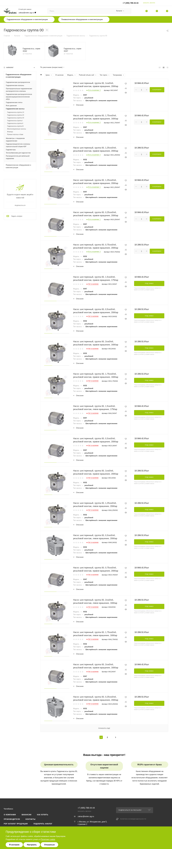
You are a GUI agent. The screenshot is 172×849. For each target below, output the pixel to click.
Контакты (30, 819)
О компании (10, 815)
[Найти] (128, 11)
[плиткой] (159, 67)
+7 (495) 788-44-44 (130, 3)
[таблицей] (167, 67)
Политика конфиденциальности (133, 819)
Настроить (32, 845)
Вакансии (26, 815)
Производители (12, 819)
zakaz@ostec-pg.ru (26, 13)
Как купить (42, 815)
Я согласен (14, 845)
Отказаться (49, 845)
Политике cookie (48, 839)
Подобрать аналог (42, 824)
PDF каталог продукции (16, 824)
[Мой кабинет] (167, 3)
